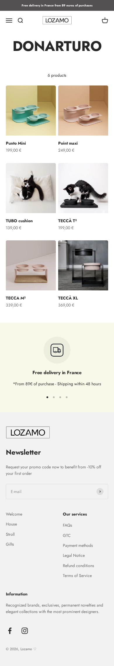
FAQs (67, 525)
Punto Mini (16, 143)
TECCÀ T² (67, 221)
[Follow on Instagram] (25, 631)
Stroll (10, 534)
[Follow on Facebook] (10, 631)
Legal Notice (74, 555)
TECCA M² (16, 298)
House (11, 524)
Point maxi (68, 143)
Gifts (10, 544)
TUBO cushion (19, 221)
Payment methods (78, 545)
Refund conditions (78, 566)
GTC (67, 535)
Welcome (14, 514)
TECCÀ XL (68, 298)
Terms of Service (77, 575)
